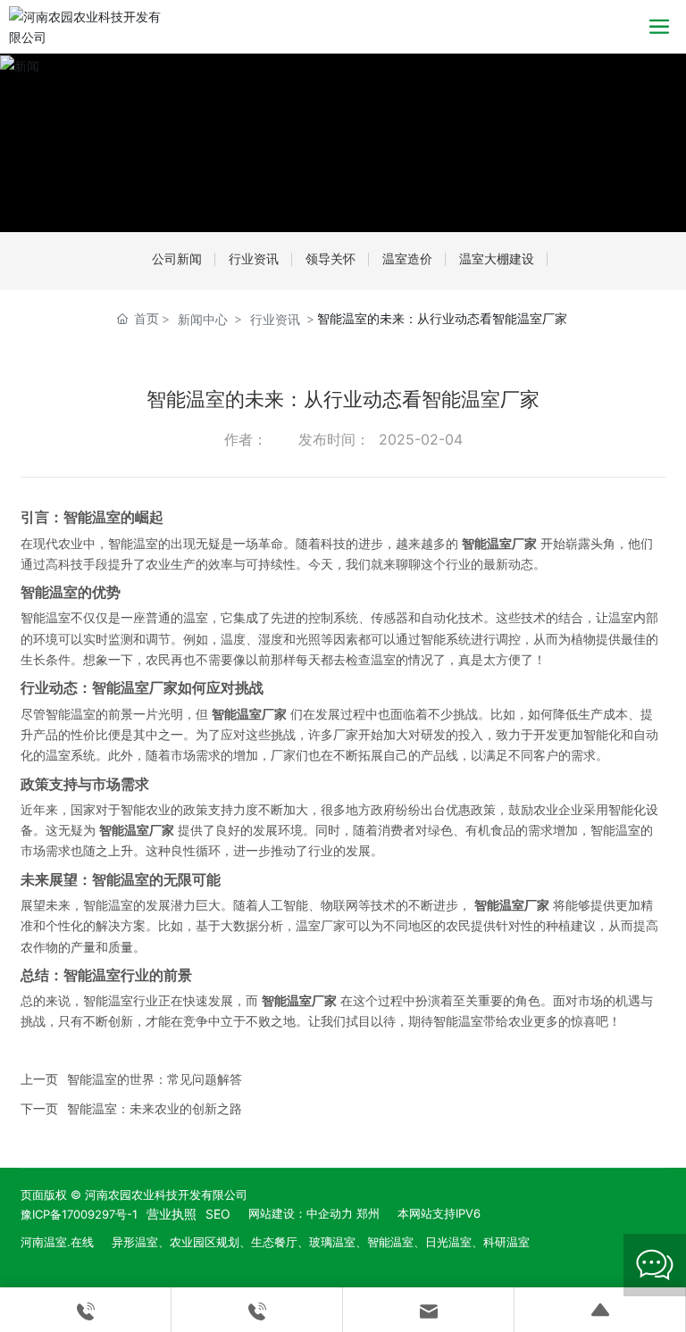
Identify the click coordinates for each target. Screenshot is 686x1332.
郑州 (368, 1213)
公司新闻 (177, 258)
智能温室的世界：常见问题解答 (154, 1078)
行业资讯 (254, 258)
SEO (217, 1213)
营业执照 (171, 1213)
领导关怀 (330, 258)
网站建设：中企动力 (300, 1213)
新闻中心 (203, 319)
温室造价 (407, 258)
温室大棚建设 (496, 258)
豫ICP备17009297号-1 (79, 1214)
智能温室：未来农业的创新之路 (154, 1108)
